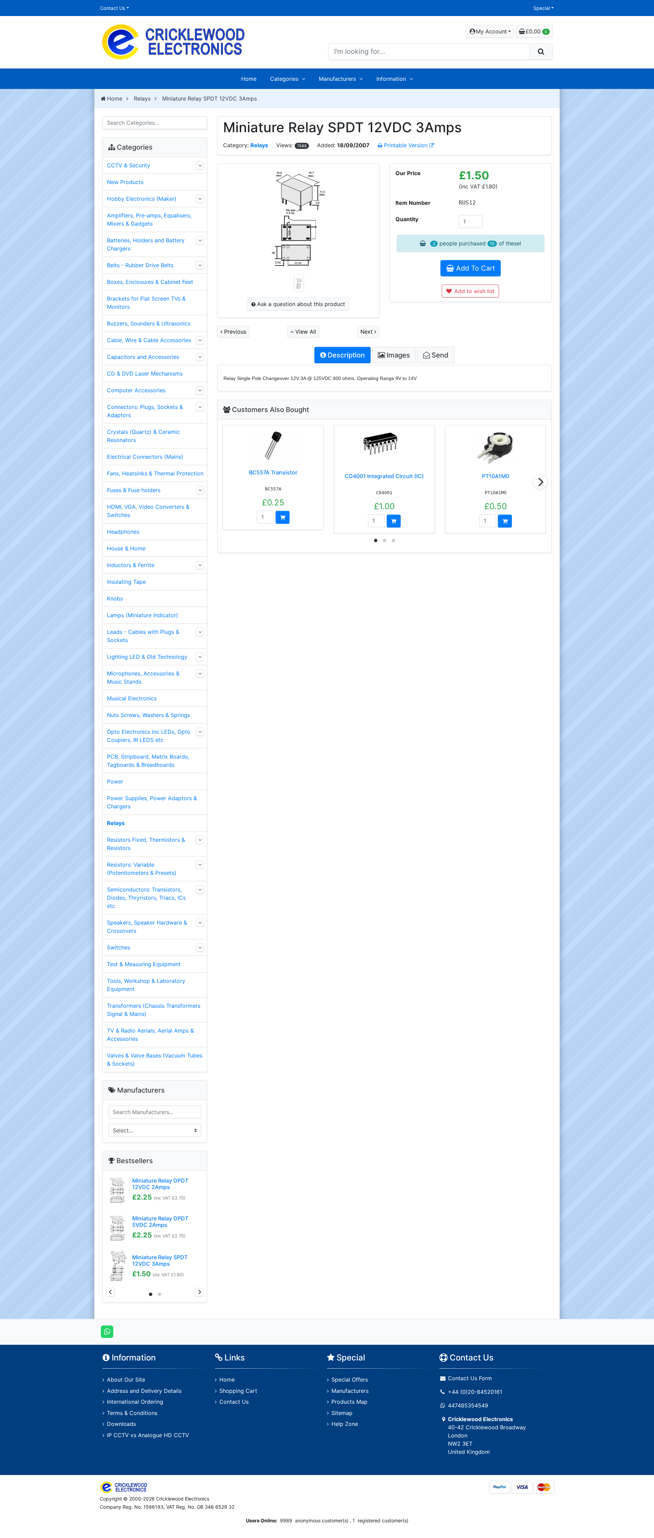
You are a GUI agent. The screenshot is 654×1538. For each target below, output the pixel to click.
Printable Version (405, 145)
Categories (284, 78)
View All (305, 331)
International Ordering (135, 1401)
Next (367, 331)
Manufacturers (337, 78)
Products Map (349, 1401)
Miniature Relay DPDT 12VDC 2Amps (160, 1183)
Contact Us (112, 8)
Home (248, 78)
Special (541, 8)
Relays (142, 98)
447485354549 (468, 1405)
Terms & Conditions (132, 1413)
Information (391, 78)
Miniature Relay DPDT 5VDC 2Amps (160, 1221)
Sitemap (342, 1413)
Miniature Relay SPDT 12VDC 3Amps (160, 1260)
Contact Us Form (469, 1378)
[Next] (540, 481)
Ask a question (300, 304)
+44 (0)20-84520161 (475, 1391)
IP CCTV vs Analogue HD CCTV (148, 1435)
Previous (234, 331)
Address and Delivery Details (144, 1390)
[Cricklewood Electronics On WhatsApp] (107, 1331)
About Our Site (126, 1379)
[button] (490, 31)
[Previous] (110, 1292)
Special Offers (349, 1379)
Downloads (121, 1423)
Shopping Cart (238, 1390)
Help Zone (344, 1423)
